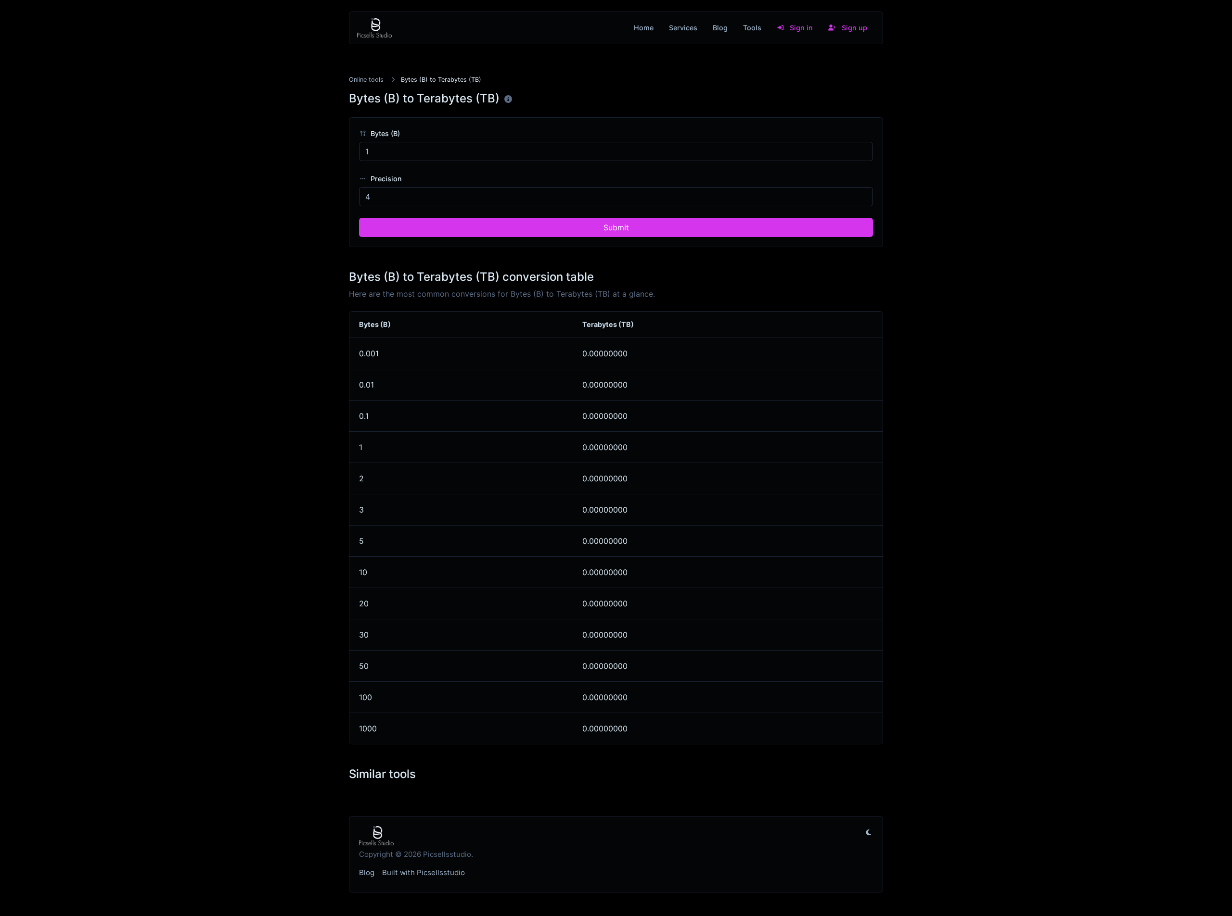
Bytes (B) (384, 133)
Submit (616, 227)
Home (644, 28)
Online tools (366, 79)
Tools (752, 28)
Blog (720, 28)
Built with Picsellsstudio (423, 872)
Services (683, 28)
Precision (385, 179)
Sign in (800, 28)
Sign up (853, 28)
